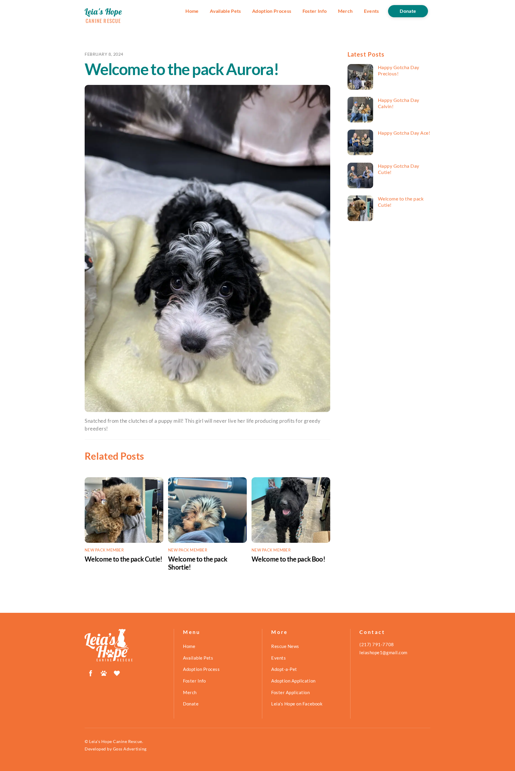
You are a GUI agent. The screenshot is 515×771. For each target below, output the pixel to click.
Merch (345, 11)
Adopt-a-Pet (284, 669)
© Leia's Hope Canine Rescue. (114, 741)
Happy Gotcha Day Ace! (404, 133)
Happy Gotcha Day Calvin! (398, 103)
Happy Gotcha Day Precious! (398, 70)
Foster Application (290, 692)
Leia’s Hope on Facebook (296, 703)
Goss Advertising (130, 748)
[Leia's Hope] (108, 659)
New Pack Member (104, 550)
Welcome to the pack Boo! (288, 559)
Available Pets (225, 11)
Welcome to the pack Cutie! (123, 559)
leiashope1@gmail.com (383, 652)
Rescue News (285, 646)
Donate (408, 11)
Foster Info (315, 11)
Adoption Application (293, 680)
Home (191, 11)
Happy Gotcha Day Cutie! (398, 169)
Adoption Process (271, 11)
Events (371, 11)
